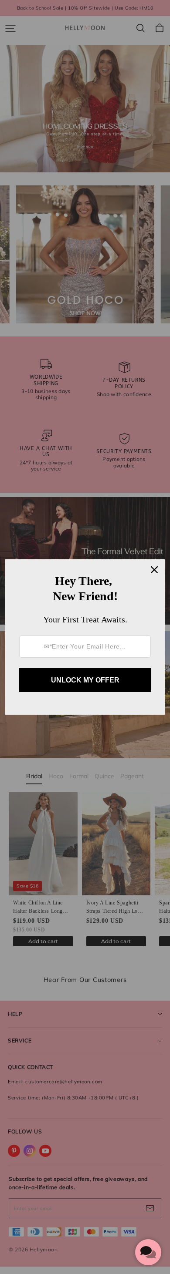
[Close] (154, 569)
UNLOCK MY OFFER (85, 680)
